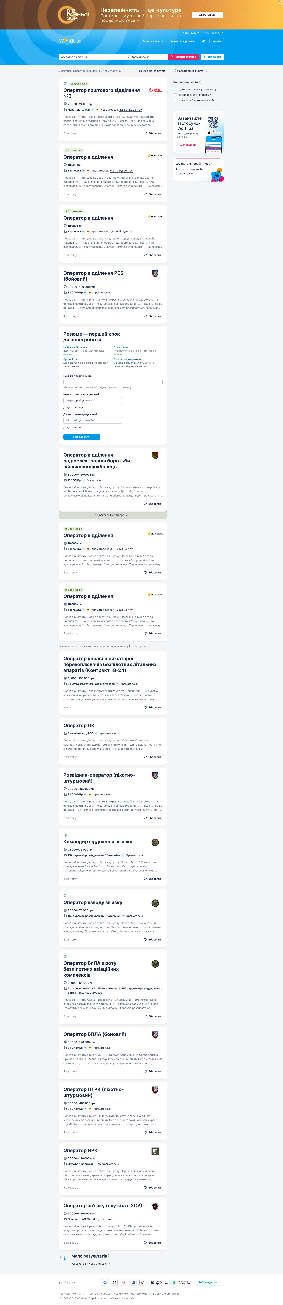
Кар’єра (106, 1293)
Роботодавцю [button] (207, 1282)
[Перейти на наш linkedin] (133, 1282)
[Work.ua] (70, 40)
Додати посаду (73, 407)
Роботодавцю (212, 32)
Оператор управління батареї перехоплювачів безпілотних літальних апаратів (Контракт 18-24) (110, 664)
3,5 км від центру (130, 109)
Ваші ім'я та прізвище (77, 375)
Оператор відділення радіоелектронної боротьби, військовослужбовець (97, 461)
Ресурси (64, 1293)
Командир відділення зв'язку (98, 841)
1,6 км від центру (121, 231)
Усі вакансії (89, 1263)
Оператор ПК (79, 725)
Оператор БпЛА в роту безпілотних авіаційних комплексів (91, 969)
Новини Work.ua (123, 1293)
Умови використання (166, 1293)
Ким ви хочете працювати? (81, 394)
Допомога (143, 1293)
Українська (66, 1282)
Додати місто (72, 427)
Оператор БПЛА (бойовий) (94, 1034)
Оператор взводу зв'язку (92, 902)
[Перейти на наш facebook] (105, 1282)
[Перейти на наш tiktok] (142, 1282)
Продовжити (81, 436)
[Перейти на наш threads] (114, 1282)
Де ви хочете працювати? (80, 414)
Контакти (79, 1293)
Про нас (93, 1293)
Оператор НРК (80, 1150)
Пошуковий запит (185, 82)
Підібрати (214, 56)
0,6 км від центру (121, 170)
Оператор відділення (88, 157)
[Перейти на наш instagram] (124, 1282)
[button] (203, 41)
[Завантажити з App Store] (159, 1282)
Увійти (217, 41)
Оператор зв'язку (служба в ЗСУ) (102, 1205)
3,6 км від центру (121, 548)
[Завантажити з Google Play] (182, 1282)
